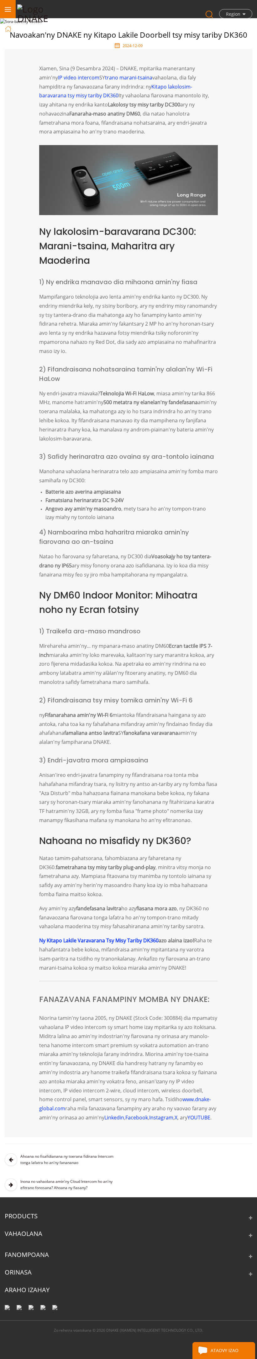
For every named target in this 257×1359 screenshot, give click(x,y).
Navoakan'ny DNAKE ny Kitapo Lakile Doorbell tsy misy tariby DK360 (126, 28)
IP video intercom (78, 77)
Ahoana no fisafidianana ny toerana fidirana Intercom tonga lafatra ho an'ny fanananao (66, 1159)
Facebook (136, 1117)
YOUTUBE (198, 1117)
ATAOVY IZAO (225, 1350)
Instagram (161, 1117)
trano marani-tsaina (128, 77)
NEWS (46, 28)
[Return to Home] (9, 28)
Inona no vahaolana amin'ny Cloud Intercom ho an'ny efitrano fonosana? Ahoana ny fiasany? (66, 1184)
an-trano (23, 28)
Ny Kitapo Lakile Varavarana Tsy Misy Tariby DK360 (99, 940)
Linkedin (114, 1117)
